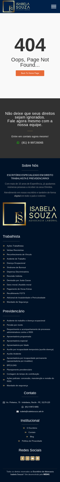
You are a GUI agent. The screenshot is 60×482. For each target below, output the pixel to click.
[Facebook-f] (22, 458)
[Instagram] (27, 458)
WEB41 (46, 474)
